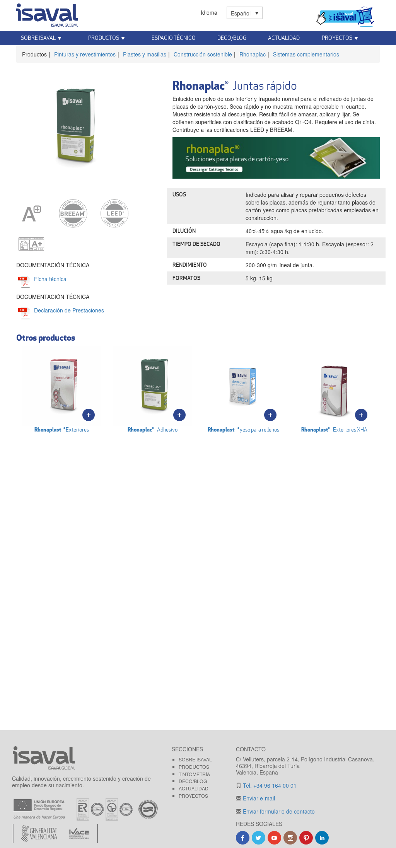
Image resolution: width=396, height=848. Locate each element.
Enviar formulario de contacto (278, 811)
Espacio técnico (174, 37)
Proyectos (193, 795)
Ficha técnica (50, 279)
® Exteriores (61, 429)
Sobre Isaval (195, 759)
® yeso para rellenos (243, 429)
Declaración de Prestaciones (69, 310)
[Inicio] (47, 13)
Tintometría (194, 774)
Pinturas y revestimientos (85, 54)
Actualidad (284, 37)
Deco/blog (193, 781)
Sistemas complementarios (306, 54)
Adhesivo (153, 429)
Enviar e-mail (258, 798)
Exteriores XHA (334, 429)
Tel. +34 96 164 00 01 (269, 785)
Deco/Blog (231, 37)
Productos (194, 766)
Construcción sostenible (203, 54)
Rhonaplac (252, 54)
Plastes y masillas (144, 54)
